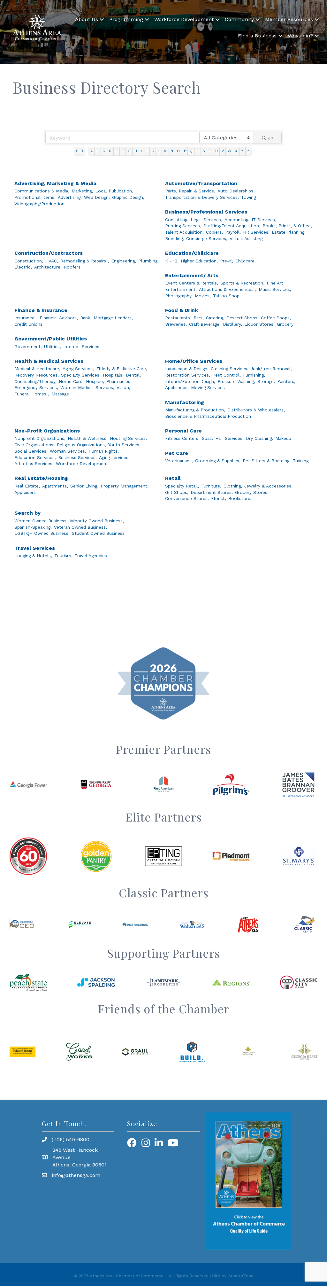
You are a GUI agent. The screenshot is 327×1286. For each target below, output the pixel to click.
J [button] (147, 151)
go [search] (270, 138)
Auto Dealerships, (236, 190)
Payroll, (233, 232)
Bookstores (240, 498)
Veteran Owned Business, (80, 527)
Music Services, (275, 289)
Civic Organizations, (34, 444)
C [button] (104, 151)
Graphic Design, (128, 197)
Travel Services (34, 548)
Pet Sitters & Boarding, (267, 460)
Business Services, (77, 457)
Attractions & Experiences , (227, 289)
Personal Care (183, 431)
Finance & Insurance (40, 310)
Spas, (207, 438)
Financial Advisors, (59, 317)
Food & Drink (181, 310)
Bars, (199, 317)
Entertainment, (181, 289)
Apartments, (55, 485)
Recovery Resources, (36, 375)
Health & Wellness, (88, 438)
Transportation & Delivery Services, (202, 197)
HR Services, (256, 232)
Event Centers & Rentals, (191, 282)
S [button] (203, 151)
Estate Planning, (289, 232)
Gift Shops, (176, 492)
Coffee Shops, (276, 317)
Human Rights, (103, 451)
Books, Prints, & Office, (287, 225)
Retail (172, 478)
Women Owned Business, (41, 520)
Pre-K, (226, 260)
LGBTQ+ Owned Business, (42, 533)
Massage (60, 393)
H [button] (135, 151)
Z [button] (248, 151)
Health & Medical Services (48, 361)
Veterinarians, (179, 460)
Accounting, (236, 219)
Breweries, (176, 324)
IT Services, (264, 219)
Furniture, (211, 485)
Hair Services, (229, 438)
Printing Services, (183, 225)
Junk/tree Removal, (271, 368)
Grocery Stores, (252, 492)
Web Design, (97, 197)
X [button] (236, 151)
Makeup (283, 438)
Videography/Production (39, 203)
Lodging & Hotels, (33, 555)
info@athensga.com (76, 1175)
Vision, (123, 387)
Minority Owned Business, (97, 520)
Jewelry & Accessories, (268, 485)
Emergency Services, (36, 387)
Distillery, (232, 324)
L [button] (159, 151)
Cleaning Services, (229, 368)
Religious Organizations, (81, 444)
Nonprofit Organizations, (39, 438)
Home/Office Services (193, 361)
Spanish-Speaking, (33, 527)
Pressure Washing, (236, 381)
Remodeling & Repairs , (84, 260)
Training (300, 460)
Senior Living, (84, 485)
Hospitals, (113, 375)
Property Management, (124, 485)
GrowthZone (241, 1276)
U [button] (216, 151)
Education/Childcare (192, 253)
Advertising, (70, 197)
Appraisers (25, 492)
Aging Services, (78, 368)
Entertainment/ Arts (191, 275)
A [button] (91, 151)
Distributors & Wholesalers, (256, 409)
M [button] (165, 151)
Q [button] (191, 151)
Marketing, (82, 190)
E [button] (117, 151)
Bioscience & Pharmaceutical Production (208, 416)
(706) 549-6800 (70, 1139)
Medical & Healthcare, (37, 368)
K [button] (153, 151)
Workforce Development (184, 19)
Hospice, (95, 381)
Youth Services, (124, 444)
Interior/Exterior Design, (190, 381)
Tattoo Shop (226, 295)
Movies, (203, 295)
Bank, (85, 317)
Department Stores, (212, 492)
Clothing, (233, 485)
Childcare (245, 260)
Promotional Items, (35, 197)
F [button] (123, 151)
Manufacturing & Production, (195, 409)
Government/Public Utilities (50, 339)
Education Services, (35, 457)
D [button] (110, 151)
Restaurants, (178, 317)
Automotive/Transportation (201, 183)
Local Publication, (114, 190)
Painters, (286, 381)
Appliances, (177, 387)
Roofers (72, 266)
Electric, (23, 266)
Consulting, (176, 219)
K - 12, (172, 260)
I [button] (141, 151)
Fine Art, (276, 282)
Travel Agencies (91, 555)
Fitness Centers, (182, 438)
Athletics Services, (34, 463)
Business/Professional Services (206, 212)
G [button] (129, 151)
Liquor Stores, (259, 324)
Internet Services (81, 346)
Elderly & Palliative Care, (121, 368)
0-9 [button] (79, 151)
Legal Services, (206, 219)
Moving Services (208, 387)
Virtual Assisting (246, 238)
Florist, (218, 498)
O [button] (178, 151)
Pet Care (176, 453)
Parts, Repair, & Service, (190, 190)
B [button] (97, 151)
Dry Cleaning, (259, 438)
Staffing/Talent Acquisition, (231, 225)
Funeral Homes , (31, 393)
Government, (28, 346)
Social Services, (31, 451)
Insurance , (25, 317)
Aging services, (114, 457)
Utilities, (52, 346)
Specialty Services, (81, 375)
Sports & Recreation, (242, 282)
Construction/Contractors (48, 253)
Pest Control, (226, 375)
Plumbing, (148, 260)
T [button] (210, 151)
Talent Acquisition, (184, 232)
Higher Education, (199, 260)
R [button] (197, 151)
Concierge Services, (206, 238)
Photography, (179, 295)
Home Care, (71, 381)
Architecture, (48, 266)
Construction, (28, 260)
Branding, (174, 238)
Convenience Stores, (187, 498)
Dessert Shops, (242, 317)
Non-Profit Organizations (47, 431)
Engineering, (123, 260)
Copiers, (214, 232)
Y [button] (242, 151)
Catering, (215, 317)
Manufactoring (184, 402)
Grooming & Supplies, (217, 460)
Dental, (133, 375)
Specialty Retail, (182, 485)
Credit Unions (28, 324)
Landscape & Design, (187, 368)
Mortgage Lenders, (113, 317)
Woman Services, (68, 451)
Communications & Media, (41, 190)
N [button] (172, 151)
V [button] (223, 151)
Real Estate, (27, 485)
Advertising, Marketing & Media (55, 183)
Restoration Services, (187, 375)
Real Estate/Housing (41, 478)
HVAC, (51, 260)
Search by (27, 513)
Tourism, (63, 555)
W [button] (229, 151)
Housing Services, (128, 438)
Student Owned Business (98, 533)
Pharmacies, (119, 381)
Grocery (285, 324)
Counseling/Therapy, (35, 381)
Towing (248, 197)
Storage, (266, 381)
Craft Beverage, (205, 324)
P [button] (185, 151)
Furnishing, (254, 375)
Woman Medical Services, (87, 387)
